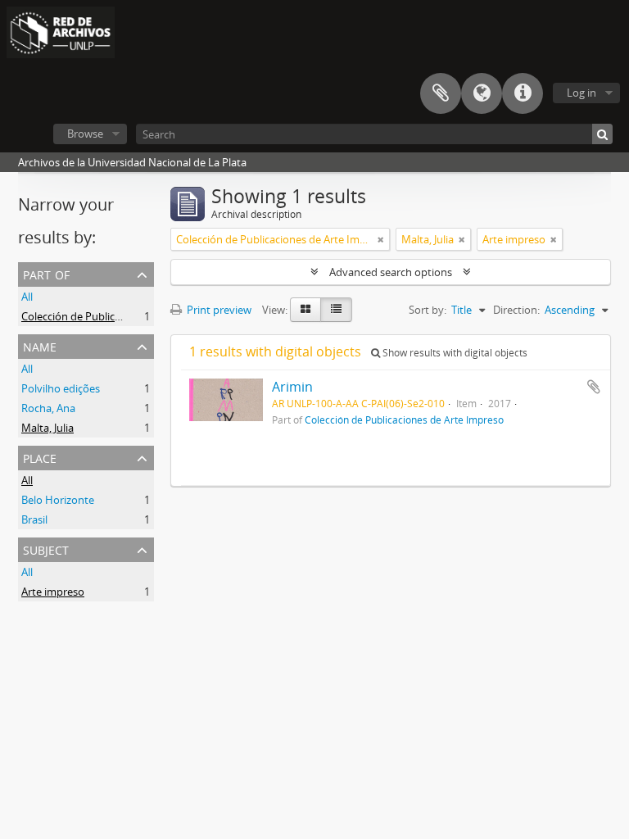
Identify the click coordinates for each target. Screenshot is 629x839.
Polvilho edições (60, 388)
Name (40, 345)
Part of (46, 273)
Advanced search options (391, 272)
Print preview (217, 309)
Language (481, 93)
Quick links (522, 93)
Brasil (34, 519)
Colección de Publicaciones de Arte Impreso (127, 316)
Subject (46, 548)
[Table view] (336, 309)
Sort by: (427, 309)
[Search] (602, 134)
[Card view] (305, 309)
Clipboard (440, 93)
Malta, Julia (47, 427)
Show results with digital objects (453, 353)
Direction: (516, 309)
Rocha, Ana (48, 408)
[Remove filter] (381, 239)
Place (40, 457)
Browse (85, 133)
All (27, 296)
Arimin (292, 387)
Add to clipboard (594, 387)
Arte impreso (52, 591)
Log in (581, 92)
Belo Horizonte (57, 499)
